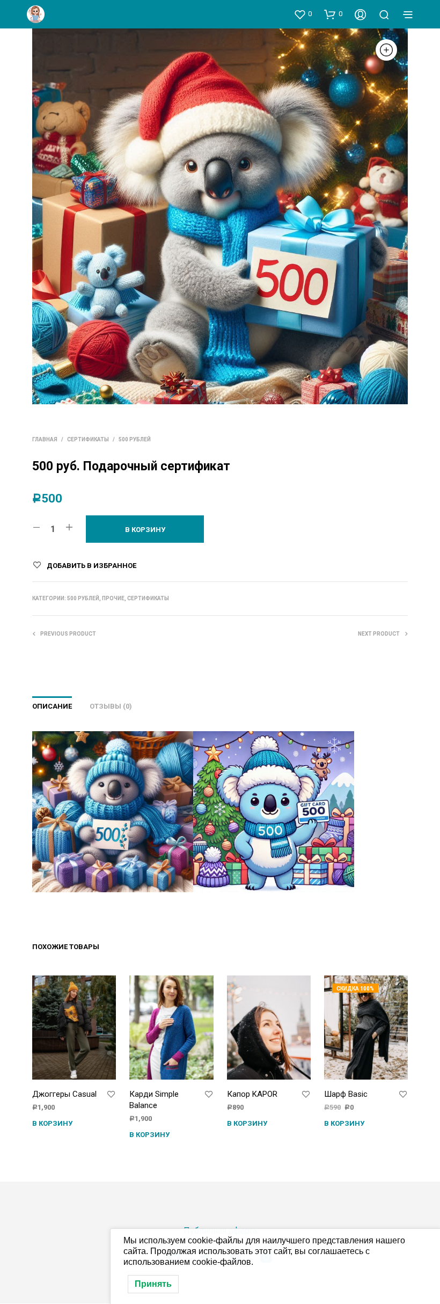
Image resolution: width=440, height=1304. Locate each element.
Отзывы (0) (111, 706)
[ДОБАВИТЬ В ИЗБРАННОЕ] (111, 1094)
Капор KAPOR (252, 1094)
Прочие (113, 598)
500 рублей (135, 439)
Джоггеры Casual (64, 1094)
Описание (52, 706)
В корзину (52, 1123)
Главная (44, 439)
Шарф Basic (346, 1094)
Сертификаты (88, 439)
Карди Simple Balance (154, 1099)
